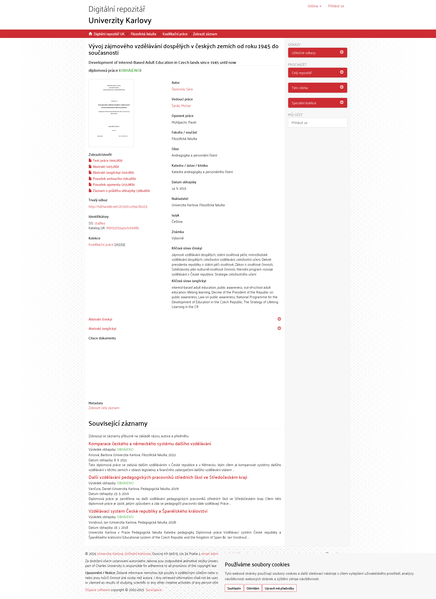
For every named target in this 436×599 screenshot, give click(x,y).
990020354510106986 (122, 227)
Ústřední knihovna (138, 553)
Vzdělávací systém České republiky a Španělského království (148, 511)
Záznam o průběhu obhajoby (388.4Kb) (121, 190)
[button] (314, 5)
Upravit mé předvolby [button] (279, 588)
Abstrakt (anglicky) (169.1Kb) (113, 172)
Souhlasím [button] (234, 588)
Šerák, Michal (181, 105)
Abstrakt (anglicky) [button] (102, 328)
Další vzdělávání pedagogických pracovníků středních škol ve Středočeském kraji (168, 477)
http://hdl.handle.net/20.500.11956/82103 (118, 206)
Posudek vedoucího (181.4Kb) (114, 178)
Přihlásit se (299, 122)
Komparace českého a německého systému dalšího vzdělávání (150, 443)
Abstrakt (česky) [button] (100, 319)
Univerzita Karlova (110, 553)
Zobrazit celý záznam (104, 407)
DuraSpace (154, 589)
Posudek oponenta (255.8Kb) (113, 184)
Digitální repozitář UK (109, 33)
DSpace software (97, 589)
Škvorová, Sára (182, 89)
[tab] (127, 225)
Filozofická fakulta (143, 33)
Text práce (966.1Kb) (107, 160)
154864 (99, 223)
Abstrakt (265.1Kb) (105, 166)
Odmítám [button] (253, 588)
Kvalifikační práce (175, 33)
